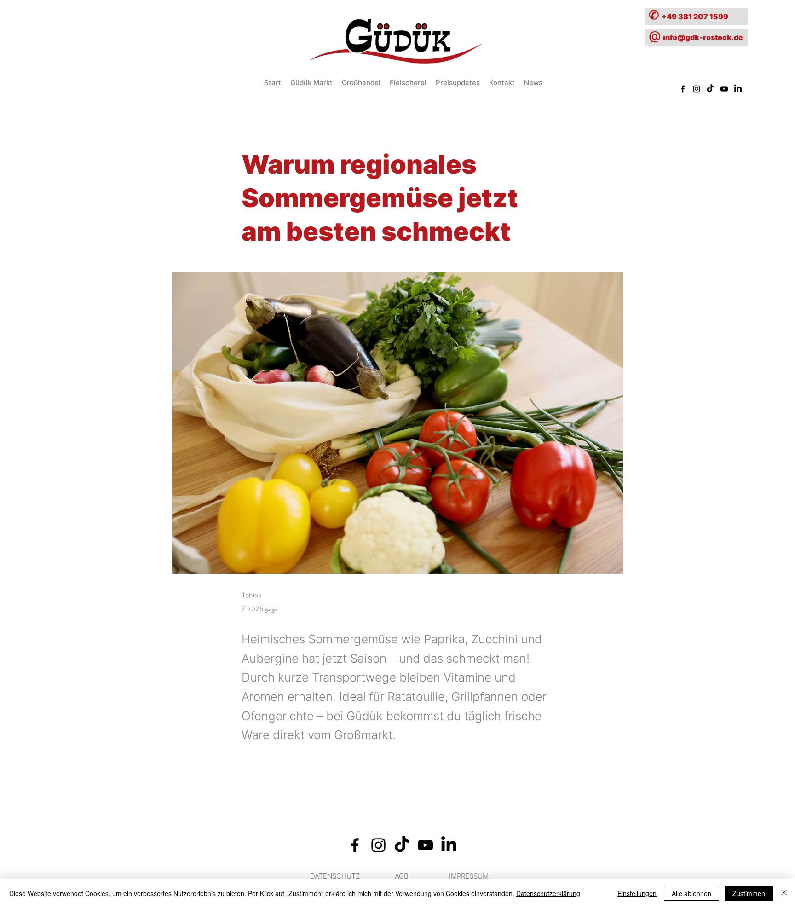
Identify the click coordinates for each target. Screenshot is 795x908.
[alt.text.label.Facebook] (682, 88)
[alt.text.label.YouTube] (724, 88)
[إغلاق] (783, 893)
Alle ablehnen (691, 893)
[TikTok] (710, 88)
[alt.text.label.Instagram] (696, 88)
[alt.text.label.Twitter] (738, 88)
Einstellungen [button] (637, 893)
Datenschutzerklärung (548, 893)
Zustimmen (748, 893)
